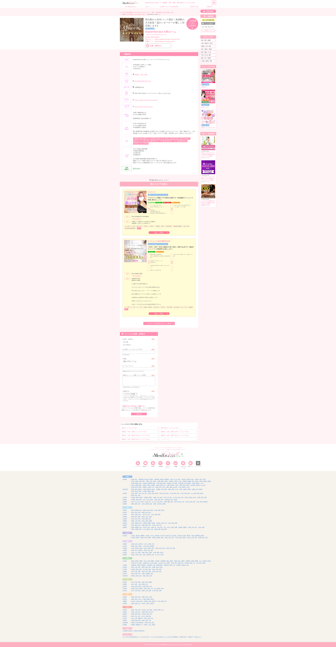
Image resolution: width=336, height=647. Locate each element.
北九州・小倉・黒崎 (147, 609)
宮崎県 (125, 620)
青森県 (125, 543)
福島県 (125, 554)
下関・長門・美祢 (157, 590)
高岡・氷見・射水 (146, 512)
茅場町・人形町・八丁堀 (175, 481)
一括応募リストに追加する (192, 24)
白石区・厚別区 (135, 537)
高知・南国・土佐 (136, 603)
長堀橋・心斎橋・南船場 (192, 560)
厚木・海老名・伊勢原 (206, 49)
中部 (127, 507)
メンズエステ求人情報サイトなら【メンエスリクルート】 (134, 12)
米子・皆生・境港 (136, 582)
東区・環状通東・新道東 (198, 535)
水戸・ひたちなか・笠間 (138, 501)
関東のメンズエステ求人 (129, 428)
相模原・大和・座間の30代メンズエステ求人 (136, 435)
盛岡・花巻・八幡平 (136, 546)
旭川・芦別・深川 (170, 537)
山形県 (125, 552)
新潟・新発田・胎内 (136, 510)
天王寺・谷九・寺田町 (164, 562)
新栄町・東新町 (183, 527)
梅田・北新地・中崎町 (137, 560)
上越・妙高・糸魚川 (159, 510)
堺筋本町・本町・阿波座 (167, 560)
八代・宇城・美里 (146, 616)
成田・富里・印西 (202, 497)
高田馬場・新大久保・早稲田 (146, 479)
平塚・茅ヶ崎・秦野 (206, 55)
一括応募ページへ (208, 30)
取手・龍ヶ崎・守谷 (179, 501)
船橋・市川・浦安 (158, 497)
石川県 (125, 514)
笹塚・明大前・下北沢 (173, 485)
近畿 (127, 558)
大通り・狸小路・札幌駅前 (138, 535)
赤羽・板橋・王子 (161, 485)
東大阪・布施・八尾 (190, 562)
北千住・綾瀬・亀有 (136, 485)
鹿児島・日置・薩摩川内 (138, 622)
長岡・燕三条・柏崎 (148, 510)
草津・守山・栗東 (146, 571)
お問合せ (128, 344)
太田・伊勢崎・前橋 (147, 503)
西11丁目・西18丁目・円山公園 (168, 535)
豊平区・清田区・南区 (158, 537)
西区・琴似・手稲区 (146, 537)
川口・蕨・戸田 (143, 493)
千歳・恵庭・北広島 (181, 537)
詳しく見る (159, 232)
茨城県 (125, 501)
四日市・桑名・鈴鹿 (136, 569)
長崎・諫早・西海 (136, 613)
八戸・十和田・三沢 (149, 543)
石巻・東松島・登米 (149, 548)
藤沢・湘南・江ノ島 (206, 52)
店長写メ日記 (183, 636)
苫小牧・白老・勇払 (192, 537)
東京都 (125, 479)
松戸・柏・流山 (168, 497)
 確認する (139, 414)
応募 (126, 342)
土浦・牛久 (148, 501)
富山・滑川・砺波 (136, 512)
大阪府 (125, 560)
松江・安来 (134, 584)
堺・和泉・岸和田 (201, 562)
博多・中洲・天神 (136, 609)
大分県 (125, 618)
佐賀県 (125, 611)
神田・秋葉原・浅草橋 (205, 481)
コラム (208, 157)
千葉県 (125, 497)
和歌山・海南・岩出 (136, 575)
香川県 (125, 599)
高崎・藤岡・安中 (136, 503)
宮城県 (125, 548)
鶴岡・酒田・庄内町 (147, 552)
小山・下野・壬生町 (148, 499)
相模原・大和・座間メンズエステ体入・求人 (133, 14)
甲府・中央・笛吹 (136, 518)
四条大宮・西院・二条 (169, 565)
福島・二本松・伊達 (136, 554)
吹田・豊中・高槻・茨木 (177, 562)
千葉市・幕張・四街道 (137, 497)
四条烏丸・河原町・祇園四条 (139, 565)
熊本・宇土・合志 (136, 616)
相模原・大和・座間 (150, 28)
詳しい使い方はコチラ (207, 26)
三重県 (125, 569)
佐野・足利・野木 (159, 499)
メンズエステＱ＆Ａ (145, 636)
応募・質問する (156, 45)
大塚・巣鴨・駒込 (161, 483)
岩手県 (125, 546)
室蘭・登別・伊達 (203, 537)
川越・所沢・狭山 (164, 493)
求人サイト (162, 39)
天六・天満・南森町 (149, 560)
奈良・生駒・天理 (136, 573)
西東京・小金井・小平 (149, 487)
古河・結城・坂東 (191, 501)
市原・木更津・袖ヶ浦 (191, 497)
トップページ (165, 439)
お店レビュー (198, 636)
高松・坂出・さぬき (136, 599)
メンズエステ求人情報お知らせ (131, 636)
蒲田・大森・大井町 (151, 481)
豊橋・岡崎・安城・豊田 (161, 529)
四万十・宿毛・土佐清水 (148, 603)
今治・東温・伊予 (162, 601)
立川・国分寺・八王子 (184, 487)
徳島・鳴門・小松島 (147, 596)
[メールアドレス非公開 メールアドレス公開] (130, 394)
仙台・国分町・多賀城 (137, 548)
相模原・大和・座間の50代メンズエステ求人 (136, 439)
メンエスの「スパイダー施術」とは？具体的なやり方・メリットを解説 (208, 178)
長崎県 (125, 613)
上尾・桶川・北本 (175, 493)
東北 (127, 541)
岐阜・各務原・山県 (136, 523)
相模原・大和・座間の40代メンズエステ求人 (175, 435)
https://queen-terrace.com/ (144, 106)
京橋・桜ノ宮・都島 (136, 562)
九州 (127, 607)
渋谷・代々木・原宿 (175, 479)
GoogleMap (137, 219)
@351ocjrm (136, 168)
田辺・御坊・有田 (148, 575)
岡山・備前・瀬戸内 (136, 586)
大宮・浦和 (134, 493)
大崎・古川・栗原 (171, 548)
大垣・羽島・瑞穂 (173, 523)
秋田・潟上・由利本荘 (137, 550)
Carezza (203, 86)
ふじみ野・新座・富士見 (197, 493)
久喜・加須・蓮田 (185, 493)
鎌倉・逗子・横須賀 (206, 58)
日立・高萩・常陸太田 (202, 501)
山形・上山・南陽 (136, 552)
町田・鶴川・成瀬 (184, 485)
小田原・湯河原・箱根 (206, 61)
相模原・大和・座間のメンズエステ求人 (134, 431)
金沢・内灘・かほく (136, 514)
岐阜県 (125, 523)
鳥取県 (125, 582)
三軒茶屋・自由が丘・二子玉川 (198, 485)
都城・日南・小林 (146, 620)
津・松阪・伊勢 (147, 569)
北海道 (127, 533)
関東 (153, 12)
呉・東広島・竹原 (159, 588)
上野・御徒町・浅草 (136, 483)
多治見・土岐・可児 (162, 523)
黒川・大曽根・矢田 (136, 529)
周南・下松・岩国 (146, 590)
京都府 (125, 565)
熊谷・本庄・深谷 (136, 495)
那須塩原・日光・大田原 (171, 499)
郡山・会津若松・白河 (149, 554)
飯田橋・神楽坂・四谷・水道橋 (190, 481)
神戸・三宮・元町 (136, 567)
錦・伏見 (160, 527)
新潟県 (125, 510)
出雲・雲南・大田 (143, 584)
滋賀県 (125, 571)
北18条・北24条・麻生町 (184, 535)
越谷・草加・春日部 (153, 493)
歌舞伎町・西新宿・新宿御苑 (162, 479)
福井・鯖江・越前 (136, 516)
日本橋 (157, 560)
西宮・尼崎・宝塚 (146, 567)
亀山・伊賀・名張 (157, 569)
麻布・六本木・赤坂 (200, 479)
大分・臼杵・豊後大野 (137, 618)
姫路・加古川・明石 (157, 567)
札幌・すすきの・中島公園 (153, 535)
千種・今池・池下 (193, 527)
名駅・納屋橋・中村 (136, 527)
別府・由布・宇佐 (149, 618)
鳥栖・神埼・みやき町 (147, 611)
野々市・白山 (147, 514)
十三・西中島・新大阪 (205, 560)
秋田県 (125, 550)
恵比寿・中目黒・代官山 (188, 479)
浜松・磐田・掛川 (136, 525)
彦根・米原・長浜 (157, 571)
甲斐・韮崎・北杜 (146, 518)
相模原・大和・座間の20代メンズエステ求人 (175, 431)
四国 (127, 594)
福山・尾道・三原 (149, 588)
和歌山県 (126, 575)
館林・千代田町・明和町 (160, 503)
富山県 (125, 512)
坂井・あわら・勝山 (147, 516)
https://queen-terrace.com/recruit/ (146, 100)
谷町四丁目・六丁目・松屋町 (150, 562)
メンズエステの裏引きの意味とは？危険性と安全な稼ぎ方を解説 (208, 202)
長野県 (125, 520)
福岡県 (125, 609)
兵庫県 (125, 567)
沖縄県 (125, 624)
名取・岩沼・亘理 (160, 548)
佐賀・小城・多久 (136, 611)
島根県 (125, 584)
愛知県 (125, 527)
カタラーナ (152, 192)
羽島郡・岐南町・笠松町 (149, 523)
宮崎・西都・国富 (136, 620)
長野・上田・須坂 (136, 520)
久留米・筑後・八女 (158, 609)
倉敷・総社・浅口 (148, 586)
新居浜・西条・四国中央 (150, 601)
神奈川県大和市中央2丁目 (143, 81)
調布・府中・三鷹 (160, 487)
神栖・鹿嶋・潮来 (168, 501)
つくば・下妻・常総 (157, 501)
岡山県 (125, 586)
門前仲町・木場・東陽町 (185, 483)
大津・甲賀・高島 (136, 571)
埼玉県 (125, 493)
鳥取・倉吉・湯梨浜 (147, 582)
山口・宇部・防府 (136, 590)
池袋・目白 (134, 479)
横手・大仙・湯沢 (149, 550)
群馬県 (125, 503)
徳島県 (125, 596)
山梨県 (125, 518)
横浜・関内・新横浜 (206, 40)
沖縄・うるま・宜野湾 (150, 624)
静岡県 (125, 525)
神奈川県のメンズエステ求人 (170, 428)
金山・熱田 (201, 527)
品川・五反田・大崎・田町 (138, 481)
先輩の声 (191, 636)
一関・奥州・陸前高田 (149, 546)
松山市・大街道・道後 (137, 601)
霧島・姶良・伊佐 (150, 622)
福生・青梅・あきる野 (172, 487)
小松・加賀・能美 (156, 514)
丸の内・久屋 (147, 527)
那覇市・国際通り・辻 (137, 624)
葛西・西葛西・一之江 (198, 483)
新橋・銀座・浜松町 (163, 481)
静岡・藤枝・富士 (146, 525)
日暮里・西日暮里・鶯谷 (149, 483)
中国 (127, 579)
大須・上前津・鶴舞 (172, 527)
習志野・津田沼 (148, 497)
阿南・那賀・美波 (136, 596)
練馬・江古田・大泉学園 (149, 485)
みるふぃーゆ (205, 107)
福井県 (125, 516)
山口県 (125, 590)
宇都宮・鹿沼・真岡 (136, 499)
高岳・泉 (154, 527)
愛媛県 (125, 601)
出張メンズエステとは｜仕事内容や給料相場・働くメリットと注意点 (208, 154)
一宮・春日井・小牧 (148, 529)
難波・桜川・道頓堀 (179, 560)
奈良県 (125, 573)
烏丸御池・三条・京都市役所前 (155, 565)
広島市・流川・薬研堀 (137, 588)
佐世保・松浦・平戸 (147, 613)
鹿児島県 (126, 622)
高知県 (125, 603)
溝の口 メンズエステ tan (208, 127)
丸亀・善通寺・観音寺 (149, 599)
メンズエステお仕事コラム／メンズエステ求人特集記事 (165, 636)
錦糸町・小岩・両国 (172, 483)
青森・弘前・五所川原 (137, 543)
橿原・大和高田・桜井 (147, 573)
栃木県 (125, 499)
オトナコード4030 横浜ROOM (159, 241)
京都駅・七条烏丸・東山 (183, 565)
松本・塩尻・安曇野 (147, 520)
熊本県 (125, 616)
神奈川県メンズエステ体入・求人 (164, 12)
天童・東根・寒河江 (158, 552)
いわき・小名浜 (159, 554)
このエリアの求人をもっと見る (159, 323)
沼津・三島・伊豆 (157, 525)
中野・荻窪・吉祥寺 (136, 487)
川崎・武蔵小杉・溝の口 (207, 43)
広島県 (125, 588)
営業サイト (159, 41)
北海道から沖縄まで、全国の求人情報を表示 (134, 630)
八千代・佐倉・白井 (178, 497)
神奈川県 (126, 489)
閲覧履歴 (210, 11)
